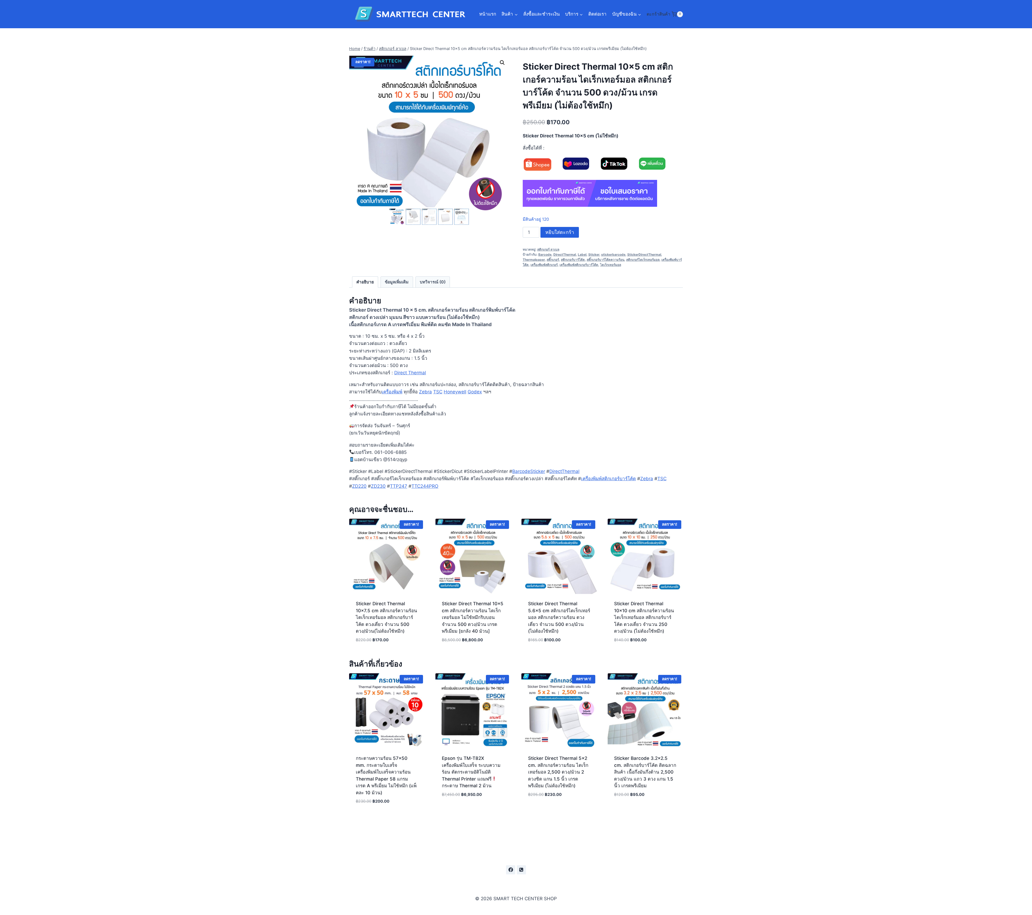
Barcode (544, 254)
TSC (437, 391)
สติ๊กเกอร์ (553, 260)
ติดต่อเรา (597, 14)
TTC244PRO (424, 486)
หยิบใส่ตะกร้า (559, 232)
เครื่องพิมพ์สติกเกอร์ (544, 265)
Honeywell (455, 391)
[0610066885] (521, 869)
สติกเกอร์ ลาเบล (548, 249)
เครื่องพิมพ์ (392, 391)
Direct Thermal (410, 372)
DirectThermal (564, 254)
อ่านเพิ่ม (472, 810)
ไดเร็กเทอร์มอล (610, 265)
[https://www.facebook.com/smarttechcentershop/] (510, 869)
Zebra (425, 391)
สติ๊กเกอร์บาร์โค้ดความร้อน (605, 260)
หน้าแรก (487, 14)
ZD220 (359, 486)
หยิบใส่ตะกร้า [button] (559, 810)
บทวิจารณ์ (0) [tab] (433, 281)
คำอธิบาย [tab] (365, 281)
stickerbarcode (613, 254)
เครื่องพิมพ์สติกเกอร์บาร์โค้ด (579, 265)
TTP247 (398, 486)
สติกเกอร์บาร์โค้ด (573, 260)
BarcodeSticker (528, 471)
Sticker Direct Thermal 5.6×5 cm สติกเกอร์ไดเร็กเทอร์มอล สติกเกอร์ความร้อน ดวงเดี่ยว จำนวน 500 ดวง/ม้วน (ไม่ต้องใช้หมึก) (559, 617)
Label (582, 254)
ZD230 (378, 486)
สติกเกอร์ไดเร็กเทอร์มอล (643, 260)
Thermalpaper (534, 260)
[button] (502, 62)
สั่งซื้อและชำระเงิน (541, 14)
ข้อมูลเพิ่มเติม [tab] (396, 281)
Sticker (593, 254)
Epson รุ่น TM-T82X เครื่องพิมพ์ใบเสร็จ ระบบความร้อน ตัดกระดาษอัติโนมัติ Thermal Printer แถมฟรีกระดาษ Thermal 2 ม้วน (471, 772)
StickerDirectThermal (644, 254)
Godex (475, 391)
